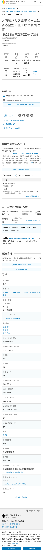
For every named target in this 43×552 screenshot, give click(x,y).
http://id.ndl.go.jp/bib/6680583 (14, 484)
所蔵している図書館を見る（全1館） (21, 104)
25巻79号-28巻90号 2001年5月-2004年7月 (21, 11)
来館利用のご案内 (31, 220)
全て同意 (32, 549)
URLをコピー (13, 116)
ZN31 (5, 435)
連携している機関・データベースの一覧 (25, 153)
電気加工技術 (11, 8)
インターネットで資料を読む (11, 524)
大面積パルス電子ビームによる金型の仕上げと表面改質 (21, 293)
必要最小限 (11, 549)
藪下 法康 (6, 333)
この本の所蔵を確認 (31, 196)
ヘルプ (30, 163)
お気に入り (6, 116)
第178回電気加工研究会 (11, 318)
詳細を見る (35, 72)
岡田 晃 (5, 330)
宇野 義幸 (6, 327)
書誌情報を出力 (10, 124)
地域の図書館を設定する (21, 169)
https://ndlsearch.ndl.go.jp (13, 472)
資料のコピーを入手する (9, 527)
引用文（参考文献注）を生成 (15, 120)
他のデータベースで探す (13, 128)
